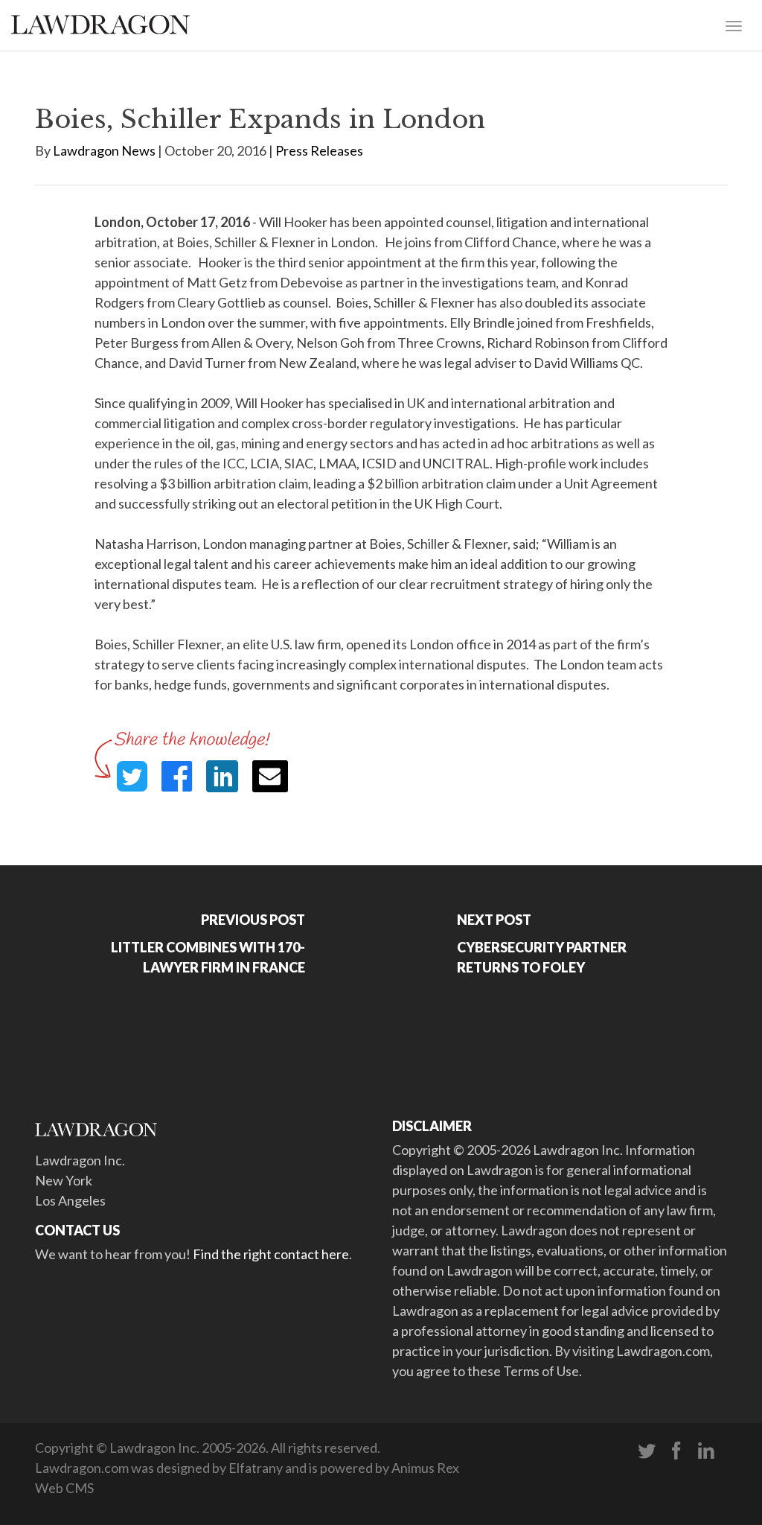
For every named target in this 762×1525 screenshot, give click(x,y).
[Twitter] (647, 1451)
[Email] (270, 776)
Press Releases (319, 150)
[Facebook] (676, 1451)
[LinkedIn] (706, 1451)
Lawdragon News (104, 150)
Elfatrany (255, 1467)
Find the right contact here (271, 1254)
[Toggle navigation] (734, 24)
